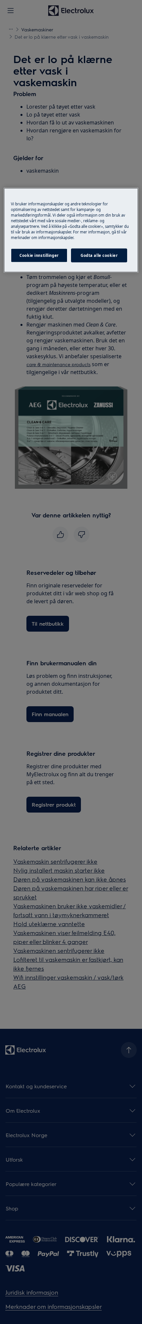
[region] (71, 230)
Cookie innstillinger (38, 255)
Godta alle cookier (99, 255)
